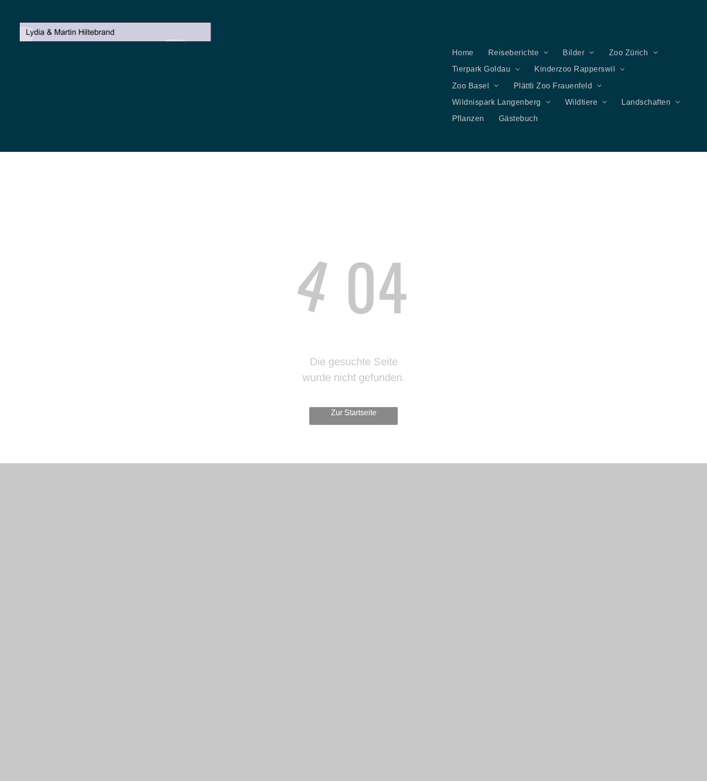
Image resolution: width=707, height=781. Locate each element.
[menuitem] (463, 53)
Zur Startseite (354, 413)
